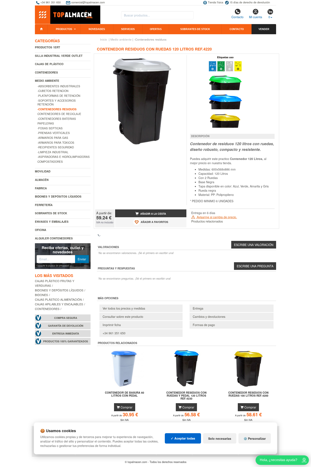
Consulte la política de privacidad (53, 265)
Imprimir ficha (112, 325)
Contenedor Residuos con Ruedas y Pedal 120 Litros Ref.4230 (186, 395)
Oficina (40, 230)
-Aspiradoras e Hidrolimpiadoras (63, 157)
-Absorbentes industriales (58, 86)
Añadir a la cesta (153, 214)
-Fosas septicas (50, 128)
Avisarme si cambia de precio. (216, 217)
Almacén (41, 180)
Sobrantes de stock (195, 29)
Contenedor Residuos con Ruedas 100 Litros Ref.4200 (248, 394)
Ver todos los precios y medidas (124, 308)
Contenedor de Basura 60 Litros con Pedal (124, 394)
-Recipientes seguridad (55, 147)
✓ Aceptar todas (183, 438)
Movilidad (42, 171)
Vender (264, 29)
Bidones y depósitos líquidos (58, 196)
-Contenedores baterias (56, 119)
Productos (64, 29)
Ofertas (156, 29)
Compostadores (50, 162)
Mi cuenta (255, 17)
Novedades (97, 29)
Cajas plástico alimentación (58, 299)
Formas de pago (204, 325)
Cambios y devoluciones (209, 316)
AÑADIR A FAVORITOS (154, 222)
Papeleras (45, 123)
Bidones (41, 295)
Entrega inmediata (65, 333)
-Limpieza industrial (52, 152)
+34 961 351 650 (114, 333)
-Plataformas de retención (58, 96)
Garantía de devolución (65, 326)
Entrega (198, 308)
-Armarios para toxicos (55, 143)
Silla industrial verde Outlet (59, 56)
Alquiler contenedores (54, 238)
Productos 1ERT (47, 47)
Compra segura (65, 318)
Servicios (128, 29)
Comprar (126, 407)
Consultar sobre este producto (123, 316)
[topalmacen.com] (67, 14)
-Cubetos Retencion (52, 91)
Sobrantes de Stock (51, 213)
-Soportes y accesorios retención (56, 102)
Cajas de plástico (49, 64)
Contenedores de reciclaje (59, 114)
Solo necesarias (219, 438)
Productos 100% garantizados (65, 341)
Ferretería (43, 205)
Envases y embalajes (52, 222)
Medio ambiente (47, 81)
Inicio (103, 39)
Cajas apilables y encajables (59, 304)
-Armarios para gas (52, 138)
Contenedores (46, 72)
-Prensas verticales (53, 133)
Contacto (237, 17)
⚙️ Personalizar (255, 438)
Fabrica (41, 188)
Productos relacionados (207, 221)
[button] (179, 58)
